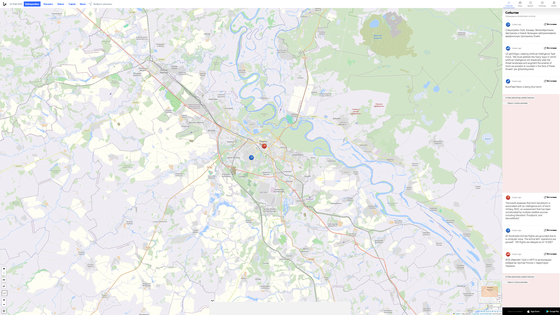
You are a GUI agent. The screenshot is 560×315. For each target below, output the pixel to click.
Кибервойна (32, 4)
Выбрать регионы (102, 4)
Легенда (542, 6)
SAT (4, 293)
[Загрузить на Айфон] (533, 311)
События (509, 6)
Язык (520, 6)
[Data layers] (4, 311)
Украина (48, 4)
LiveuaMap (475, 314)
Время (530, 6)
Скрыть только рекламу (517, 103)
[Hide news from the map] (4, 286)
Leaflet (457, 314)
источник (552, 24)
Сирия (72, 4)
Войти (553, 6)
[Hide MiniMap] (499, 301)
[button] (264, 146)
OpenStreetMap (486, 314)
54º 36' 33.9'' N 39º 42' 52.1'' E (491, 311)
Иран (83, 4)
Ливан (60, 4)
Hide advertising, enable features (520, 98)
